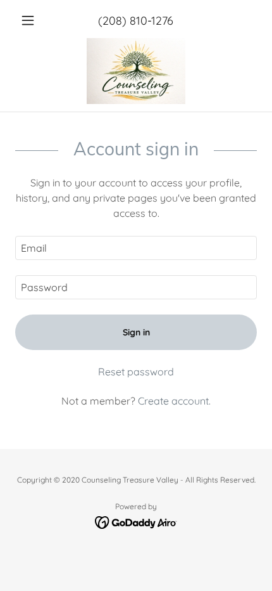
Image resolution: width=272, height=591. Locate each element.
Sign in (136, 332)
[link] (136, 71)
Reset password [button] (136, 371)
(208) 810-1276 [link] (135, 20)
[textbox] (136, 248)
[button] (33, 20)
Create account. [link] (174, 400)
